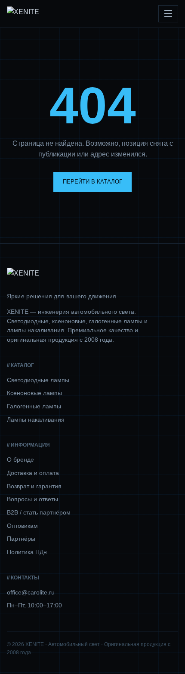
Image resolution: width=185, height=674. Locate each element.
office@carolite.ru (31, 592)
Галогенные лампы (34, 406)
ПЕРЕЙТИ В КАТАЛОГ (92, 181)
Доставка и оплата (33, 472)
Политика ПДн (27, 551)
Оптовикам (22, 525)
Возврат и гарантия (34, 486)
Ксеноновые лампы (34, 392)
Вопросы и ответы (32, 499)
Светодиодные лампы (38, 380)
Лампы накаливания (36, 419)
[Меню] (168, 13)
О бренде (20, 459)
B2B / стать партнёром (39, 512)
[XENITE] (23, 13)
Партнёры (21, 538)
